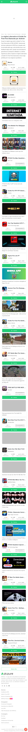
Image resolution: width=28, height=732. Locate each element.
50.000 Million (11, 610)
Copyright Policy (12, 730)
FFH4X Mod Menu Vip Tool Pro (17, 480)
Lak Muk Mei (11, 422)
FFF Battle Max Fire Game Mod (17, 353)
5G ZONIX (11, 95)
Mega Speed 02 (11, 97)
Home (2, 34)
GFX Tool (10, 160)
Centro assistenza (5, 722)
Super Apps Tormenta (13, 514)
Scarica (15, 72)
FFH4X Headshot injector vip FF (17, 545)
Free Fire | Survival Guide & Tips (17, 640)
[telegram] (2, 686)
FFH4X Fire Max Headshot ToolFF (17, 158)
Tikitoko (9, 193)
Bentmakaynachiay (12, 355)
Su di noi (3, 716)
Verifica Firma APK (5, 694)
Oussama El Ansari (12, 643)
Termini (17, 730)
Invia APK (3, 708)
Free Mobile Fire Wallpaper (16, 126)
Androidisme (11, 128)
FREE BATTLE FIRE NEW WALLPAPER (17, 387)
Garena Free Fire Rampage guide (17, 288)
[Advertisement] (14, 18)
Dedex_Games (11, 323)
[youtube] (9, 686)
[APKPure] (14, 2)
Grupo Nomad (11, 64)
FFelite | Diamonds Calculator (17, 512)
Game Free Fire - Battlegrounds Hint (17, 608)
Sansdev (10, 390)
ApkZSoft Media (11, 482)
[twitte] (7, 686)
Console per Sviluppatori (6, 704)
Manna (10, 62)
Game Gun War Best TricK (16, 449)
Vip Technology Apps (13, 547)
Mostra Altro (14, 669)
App (5, 34)
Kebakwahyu (11, 451)
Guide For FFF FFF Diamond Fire (17, 191)
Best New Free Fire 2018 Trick (17, 420)
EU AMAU (22, 730)
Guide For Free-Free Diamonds (14, 34)
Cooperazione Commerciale (7, 720)
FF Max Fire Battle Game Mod (17, 577)
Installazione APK (5, 692)
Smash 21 (10, 290)
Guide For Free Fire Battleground (17, 321)
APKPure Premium (5, 698)
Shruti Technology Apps (13, 225)
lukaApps (10, 258)
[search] (26, 1)
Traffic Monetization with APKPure (8, 710)
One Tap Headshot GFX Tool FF (17, 223)
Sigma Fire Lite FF (13, 256)
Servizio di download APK (6, 696)
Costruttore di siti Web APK (7, 706)
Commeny (10, 579)
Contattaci (3, 718)
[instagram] (4, 686)
